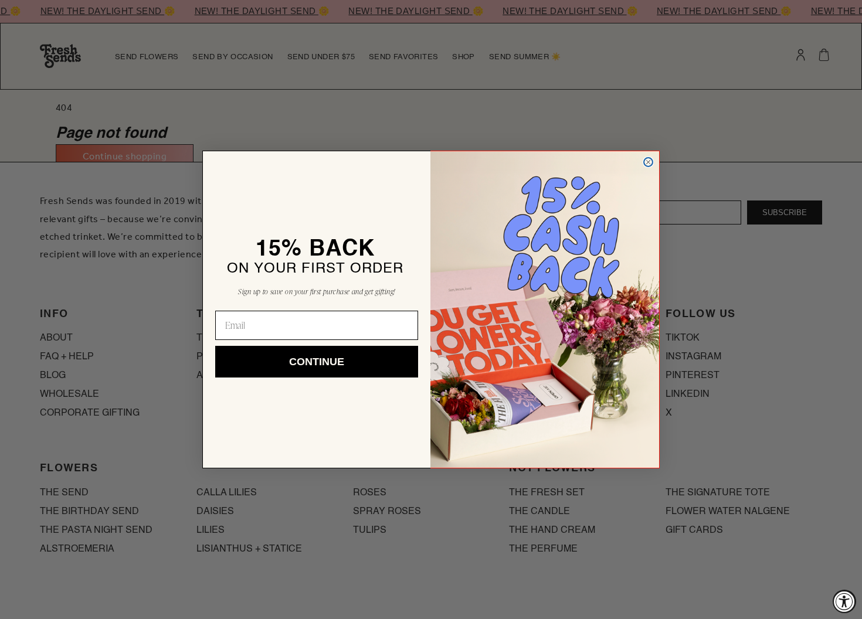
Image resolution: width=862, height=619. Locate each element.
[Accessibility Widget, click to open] (844, 601)
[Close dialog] (648, 162)
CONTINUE (316, 362)
